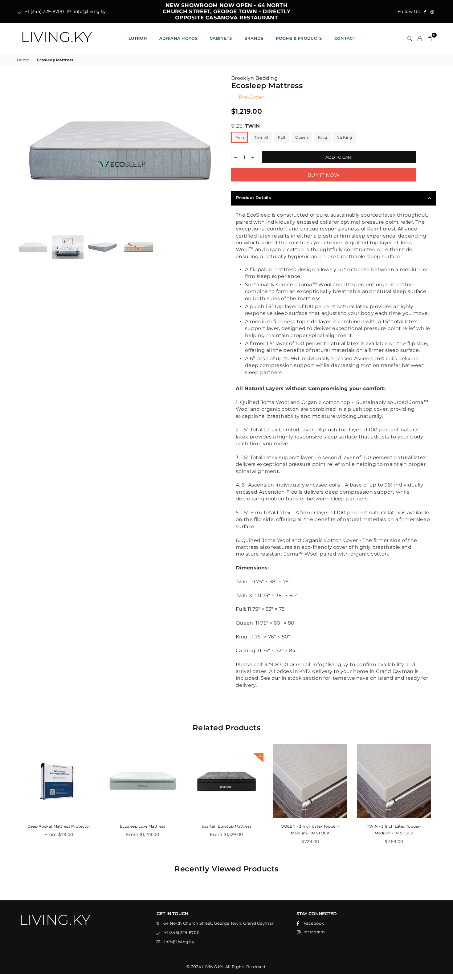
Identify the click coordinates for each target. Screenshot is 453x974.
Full (281, 137)
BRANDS (253, 38)
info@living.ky (89, 11)
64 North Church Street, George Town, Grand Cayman (219, 923)
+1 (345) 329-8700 (43, 11)
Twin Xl (261, 137)
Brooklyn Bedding (254, 78)
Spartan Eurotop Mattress (227, 826)
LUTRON (138, 38)
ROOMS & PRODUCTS (299, 38)
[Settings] (420, 38)
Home (23, 60)
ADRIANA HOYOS (178, 38)
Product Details (253, 197)
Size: (245, 126)
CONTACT (344, 38)
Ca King (344, 137)
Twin (239, 137)
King (322, 137)
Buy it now (324, 175)
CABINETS (221, 38)
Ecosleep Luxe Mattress (142, 826)
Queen (301, 137)
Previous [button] (22, 151)
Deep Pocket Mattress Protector (59, 826)
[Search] (409, 38)
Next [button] (216, 151)
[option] (119, 151)
